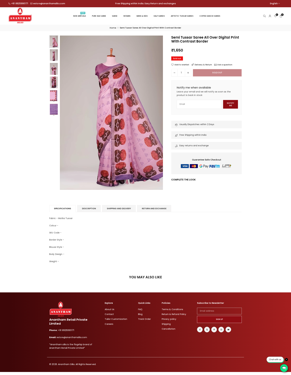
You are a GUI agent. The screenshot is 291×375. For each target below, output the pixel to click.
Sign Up (219, 319)
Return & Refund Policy (174, 314)
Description (89, 208)
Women (126, 16)
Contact (109, 314)
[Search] (264, 16)
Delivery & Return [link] (203, 65)
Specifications (62, 208)
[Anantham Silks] (20, 15)
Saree (114, 16)
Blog (140, 314)
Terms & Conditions (172, 309)
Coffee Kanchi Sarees (209, 16)
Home (113, 27)
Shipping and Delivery (119, 208)
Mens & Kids (142, 16)
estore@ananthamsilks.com (49, 3)
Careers (109, 324)
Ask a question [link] (224, 65)
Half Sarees (159, 16)
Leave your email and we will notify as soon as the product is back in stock (204, 93)
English (274, 3)
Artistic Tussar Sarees (182, 16)
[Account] (270, 16)
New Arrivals (79, 14)
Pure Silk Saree (99, 16)
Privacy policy (169, 319)
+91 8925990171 (19, 3)
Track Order (144, 319)
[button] (155, 112)
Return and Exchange (154, 208)
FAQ (140, 309)
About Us (109, 309)
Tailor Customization (116, 319)
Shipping (166, 324)
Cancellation (169, 328)
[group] (111, 113)
